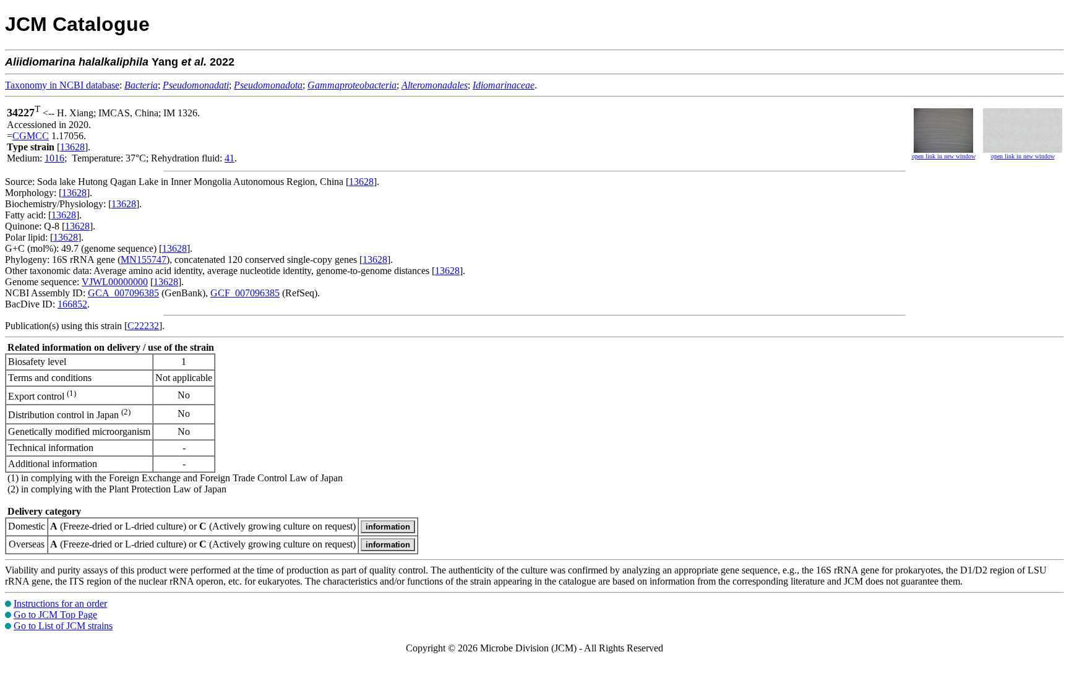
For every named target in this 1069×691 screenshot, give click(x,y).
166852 (72, 304)
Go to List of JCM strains (63, 625)
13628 (72, 147)
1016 (54, 158)
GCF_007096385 (245, 293)
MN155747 (143, 259)
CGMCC (30, 136)
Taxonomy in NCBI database (62, 85)
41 (229, 158)
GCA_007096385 (123, 293)
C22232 (143, 325)
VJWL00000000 (115, 282)
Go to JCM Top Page (55, 614)
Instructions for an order (60, 603)
